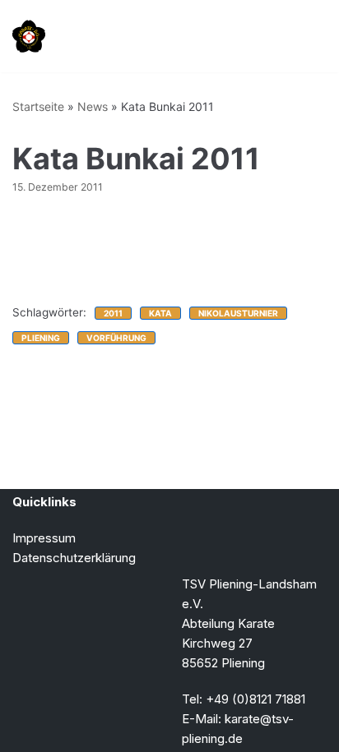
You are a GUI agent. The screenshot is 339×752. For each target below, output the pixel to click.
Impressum (44, 538)
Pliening (40, 338)
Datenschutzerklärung (74, 557)
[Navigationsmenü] (307, 36)
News (92, 106)
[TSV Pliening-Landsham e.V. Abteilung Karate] (28, 36)
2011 (113, 313)
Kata (160, 313)
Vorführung (116, 338)
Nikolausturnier (238, 313)
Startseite (38, 106)
